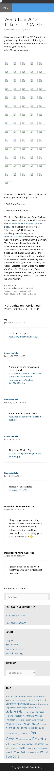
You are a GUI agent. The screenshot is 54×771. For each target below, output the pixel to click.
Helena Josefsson (15, 715)
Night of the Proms (16, 727)
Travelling (29, 748)
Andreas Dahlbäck (13, 700)
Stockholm (21, 744)
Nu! (40, 728)
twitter (40, 748)
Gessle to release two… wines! (17, 291)
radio (21, 740)
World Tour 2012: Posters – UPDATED (20, 293)
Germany (35, 707)
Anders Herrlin (39, 696)
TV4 (35, 748)
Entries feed (12, 644)
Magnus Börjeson (23, 719)
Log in (9, 640)
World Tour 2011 (16, 752)
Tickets (15, 288)
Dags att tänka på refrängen (16, 707)
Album (29, 696)
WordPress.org (14, 653)
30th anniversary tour (16, 696)
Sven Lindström (35, 744)
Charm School (40, 700)
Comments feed (15, 649)
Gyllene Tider (15, 711)
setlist (8, 744)
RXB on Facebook (15, 615)
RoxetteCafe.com (13, 236)
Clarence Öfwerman (39, 704)
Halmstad (40, 712)
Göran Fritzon (29, 712)
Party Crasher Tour (22, 733)
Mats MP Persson (39, 724)
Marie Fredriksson (19, 724)
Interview (31, 715)
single (13, 744)
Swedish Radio (12, 748)
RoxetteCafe (11, 353)
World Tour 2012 (26, 288)
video (45, 748)
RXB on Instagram (16, 622)
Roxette (7, 285)
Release (27, 739)
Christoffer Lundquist (17, 703)
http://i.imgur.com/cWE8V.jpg (23, 336)
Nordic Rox (33, 727)
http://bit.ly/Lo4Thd (18, 489)
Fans (29, 707)
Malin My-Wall (38, 719)
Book (31, 700)
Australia (24, 700)
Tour (14, 285)
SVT (46, 744)
